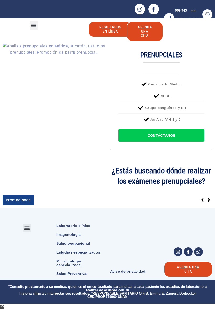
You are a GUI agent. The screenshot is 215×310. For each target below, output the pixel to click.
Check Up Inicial (52, 199)
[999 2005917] (207, 14)
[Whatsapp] (198, 251)
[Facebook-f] (153, 9)
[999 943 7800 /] (169, 18)
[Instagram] (140, 9)
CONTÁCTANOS (161, 135)
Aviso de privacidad (128, 271)
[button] (34, 25)
